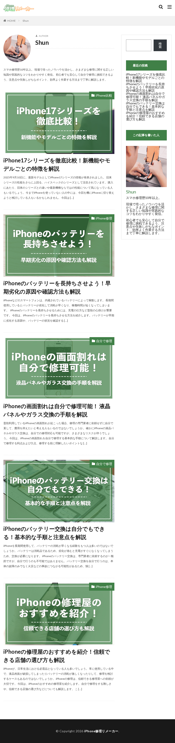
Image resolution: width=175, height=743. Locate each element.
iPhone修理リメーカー (101, 731)
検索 (160, 45)
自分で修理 (104, 341)
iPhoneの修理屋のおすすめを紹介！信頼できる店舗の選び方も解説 (56, 655)
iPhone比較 (104, 95)
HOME (11, 20)
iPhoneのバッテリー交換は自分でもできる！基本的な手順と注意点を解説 (54, 532)
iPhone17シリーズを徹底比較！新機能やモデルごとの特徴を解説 (57, 164)
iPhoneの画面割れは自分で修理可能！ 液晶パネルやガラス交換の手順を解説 (56, 410)
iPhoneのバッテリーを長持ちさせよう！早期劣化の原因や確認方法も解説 (57, 287)
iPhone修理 (104, 218)
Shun (26, 20)
